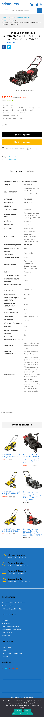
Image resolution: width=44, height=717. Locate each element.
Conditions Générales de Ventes (13, 603)
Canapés (5, 620)
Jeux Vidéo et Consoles (10, 626)
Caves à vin (6, 636)
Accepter (18, 710)
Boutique (5, 656)
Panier (4, 650)
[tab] (15, 172)
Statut (4, 101)
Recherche (39, 10)
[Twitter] (6, 669)
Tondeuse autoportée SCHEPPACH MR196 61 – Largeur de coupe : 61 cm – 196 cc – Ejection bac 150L (32, 459)
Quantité (4, 125)
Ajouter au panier (22, 134)
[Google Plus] (9, 669)
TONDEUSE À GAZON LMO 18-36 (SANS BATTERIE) (11, 530)
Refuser (27, 710)
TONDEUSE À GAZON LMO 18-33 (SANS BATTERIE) (11, 456)
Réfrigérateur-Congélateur (11, 629)
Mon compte (6, 647)
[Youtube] (13, 669)
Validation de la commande (12, 653)
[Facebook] (2, 669)
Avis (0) (30, 171)
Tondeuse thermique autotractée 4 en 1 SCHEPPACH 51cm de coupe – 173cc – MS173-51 (32, 532)
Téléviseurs (6, 623)
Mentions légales (8, 606)
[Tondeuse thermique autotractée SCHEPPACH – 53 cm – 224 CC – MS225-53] (4, 47)
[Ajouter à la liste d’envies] (16, 451)
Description (16, 171)
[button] (6, 451)
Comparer (33, 149)
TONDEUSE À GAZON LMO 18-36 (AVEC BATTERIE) (11, 493)
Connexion (41, 5)
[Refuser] (41, 707)
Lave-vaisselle (7, 633)
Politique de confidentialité (12, 609)
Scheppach (11, 42)
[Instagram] (17, 669)
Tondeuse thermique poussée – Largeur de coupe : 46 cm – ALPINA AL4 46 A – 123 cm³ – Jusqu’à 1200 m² (32, 496)
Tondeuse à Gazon (15, 157)
